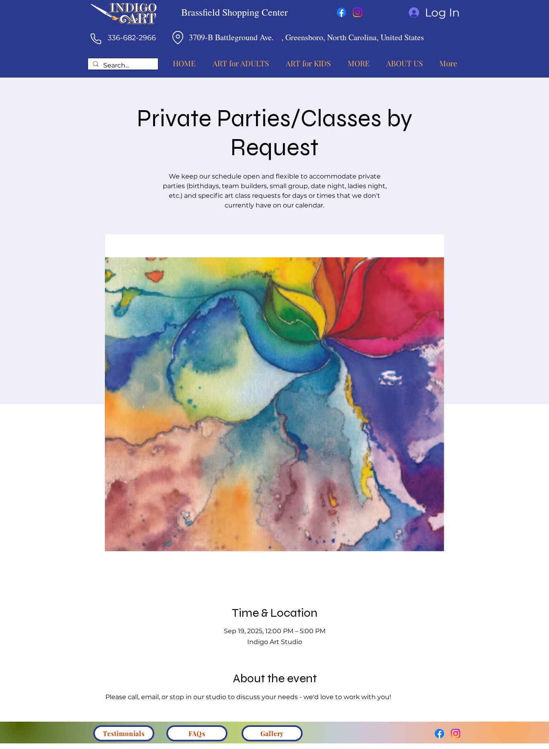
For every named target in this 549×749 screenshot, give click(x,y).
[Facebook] (341, 12)
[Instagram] (357, 12)
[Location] (178, 37)
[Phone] (96, 39)
